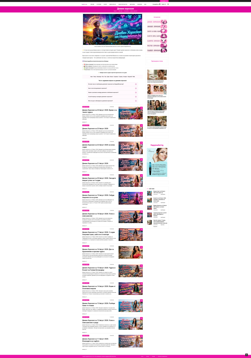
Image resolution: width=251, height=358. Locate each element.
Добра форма (132, 4)
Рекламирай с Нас (164, 1)
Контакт (147, 356)
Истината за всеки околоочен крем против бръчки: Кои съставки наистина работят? (155, 81)
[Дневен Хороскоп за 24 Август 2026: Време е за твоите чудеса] (149, 207)
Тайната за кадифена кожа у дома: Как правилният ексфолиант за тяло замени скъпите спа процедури (156, 97)
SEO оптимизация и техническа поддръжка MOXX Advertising (105, 356)
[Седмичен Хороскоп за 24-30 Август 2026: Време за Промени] (149, 215)
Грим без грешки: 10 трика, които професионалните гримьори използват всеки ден (160, 221)
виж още (84, 122)
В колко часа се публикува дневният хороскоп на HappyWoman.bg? (106, 84)
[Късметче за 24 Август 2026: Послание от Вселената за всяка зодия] (149, 200)
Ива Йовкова (163, 194)
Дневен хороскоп (86, 106)
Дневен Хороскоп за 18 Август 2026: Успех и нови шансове (98, 215)
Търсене (163, 4)
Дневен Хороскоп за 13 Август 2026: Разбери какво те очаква (98, 304)
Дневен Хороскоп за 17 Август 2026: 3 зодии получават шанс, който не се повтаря (98, 233)
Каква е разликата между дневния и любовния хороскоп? (103, 92)
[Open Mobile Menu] (168, 4)
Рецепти (105, 4)
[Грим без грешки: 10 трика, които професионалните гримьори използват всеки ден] (149, 222)
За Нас (142, 356)
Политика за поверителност (162, 356)
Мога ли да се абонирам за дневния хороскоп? (100, 100)
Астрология (99, 4)
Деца (145, 4)
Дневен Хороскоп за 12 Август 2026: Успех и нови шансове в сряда (98, 321)
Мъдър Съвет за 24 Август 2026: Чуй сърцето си (159, 191)
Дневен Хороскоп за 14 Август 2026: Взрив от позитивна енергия (98, 287)
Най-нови (92, 4)
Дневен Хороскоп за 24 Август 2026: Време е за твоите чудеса (99, 111)
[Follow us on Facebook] (159, 4)
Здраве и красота (112, 4)
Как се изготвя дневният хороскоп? (97, 88)
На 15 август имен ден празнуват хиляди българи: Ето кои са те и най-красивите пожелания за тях (157, 127)
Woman (84, 4)
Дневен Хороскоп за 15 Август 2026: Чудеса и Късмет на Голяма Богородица (98, 269)
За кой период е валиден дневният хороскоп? (100, 96)
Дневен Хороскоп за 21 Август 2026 (95, 163)
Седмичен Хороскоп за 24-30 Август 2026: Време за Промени (159, 214)
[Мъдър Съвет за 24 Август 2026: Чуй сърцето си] (149, 193)
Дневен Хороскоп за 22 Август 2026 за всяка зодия (98, 146)
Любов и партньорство (123, 4)
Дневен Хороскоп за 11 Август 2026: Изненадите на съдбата (95, 340)
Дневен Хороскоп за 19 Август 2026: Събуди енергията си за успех (98, 196)
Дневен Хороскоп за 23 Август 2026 (95, 128)
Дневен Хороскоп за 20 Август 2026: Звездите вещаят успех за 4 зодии (99, 179)
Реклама (153, 356)
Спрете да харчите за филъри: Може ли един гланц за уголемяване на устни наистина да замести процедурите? (156, 112)
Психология (139, 4)
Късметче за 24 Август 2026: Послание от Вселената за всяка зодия (159, 199)
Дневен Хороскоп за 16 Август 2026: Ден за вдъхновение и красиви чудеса (98, 250)
